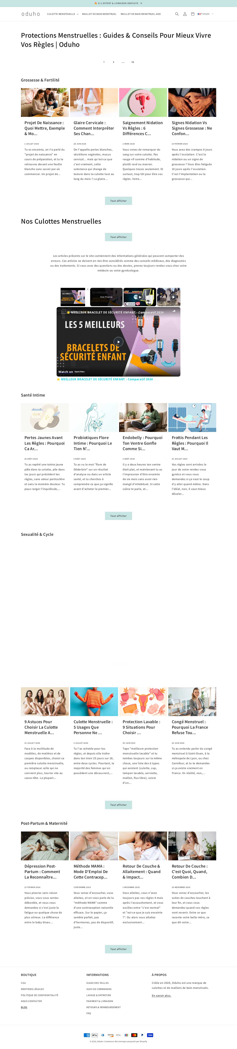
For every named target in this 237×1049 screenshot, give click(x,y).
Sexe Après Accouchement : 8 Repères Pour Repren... (188, 592)
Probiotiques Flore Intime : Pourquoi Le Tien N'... (93, 443)
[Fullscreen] (66, 304)
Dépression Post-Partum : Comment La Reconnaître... (42, 871)
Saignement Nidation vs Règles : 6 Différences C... (143, 128)
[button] (62, 14)
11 (133, 61)
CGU (23, 982)
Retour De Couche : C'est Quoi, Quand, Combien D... (190, 871)
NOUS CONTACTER (31, 1001)
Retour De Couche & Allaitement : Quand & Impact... (142, 871)
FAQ (88, 1013)
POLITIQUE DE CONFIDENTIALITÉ (39, 995)
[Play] (58, 304)
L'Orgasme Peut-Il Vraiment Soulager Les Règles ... (42, 589)
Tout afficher (118, 201)
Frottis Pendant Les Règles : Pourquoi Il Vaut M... (190, 443)
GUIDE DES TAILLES (97, 982)
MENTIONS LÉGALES (32, 989)
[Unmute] (62, 304)
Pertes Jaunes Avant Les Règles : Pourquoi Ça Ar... (45, 443)
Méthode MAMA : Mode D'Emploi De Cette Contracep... (91, 871)
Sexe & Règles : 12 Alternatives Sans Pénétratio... (139, 589)
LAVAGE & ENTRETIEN (98, 995)
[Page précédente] (104, 62)
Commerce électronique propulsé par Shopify (125, 1041)
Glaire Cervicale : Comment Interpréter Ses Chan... (94, 128)
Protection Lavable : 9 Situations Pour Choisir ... (141, 727)
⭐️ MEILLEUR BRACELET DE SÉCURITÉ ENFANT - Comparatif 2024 (115, 312)
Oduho (100, 1041)
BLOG (24, 1007)
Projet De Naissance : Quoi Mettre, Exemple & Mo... (45, 128)
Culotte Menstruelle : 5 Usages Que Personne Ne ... (93, 727)
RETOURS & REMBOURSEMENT (103, 1007)
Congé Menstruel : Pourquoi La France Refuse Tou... (190, 727)
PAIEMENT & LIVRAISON (99, 1001)
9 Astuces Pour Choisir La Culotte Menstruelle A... (41, 727)
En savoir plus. (161, 995)
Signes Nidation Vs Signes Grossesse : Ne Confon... (192, 128)
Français (205, 13)
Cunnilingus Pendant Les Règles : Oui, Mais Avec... (94, 589)
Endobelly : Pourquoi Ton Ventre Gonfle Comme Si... (143, 443)
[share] (174, 311)
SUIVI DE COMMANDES (99, 989)
